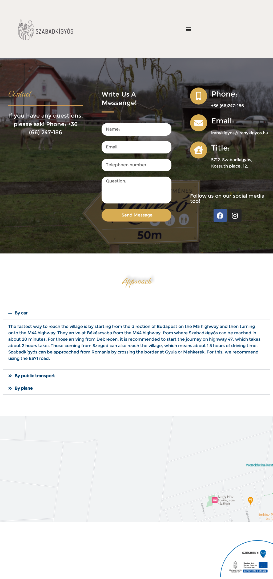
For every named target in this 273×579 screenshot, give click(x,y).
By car (21, 312)
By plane (24, 388)
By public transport (35, 375)
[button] (188, 28)
